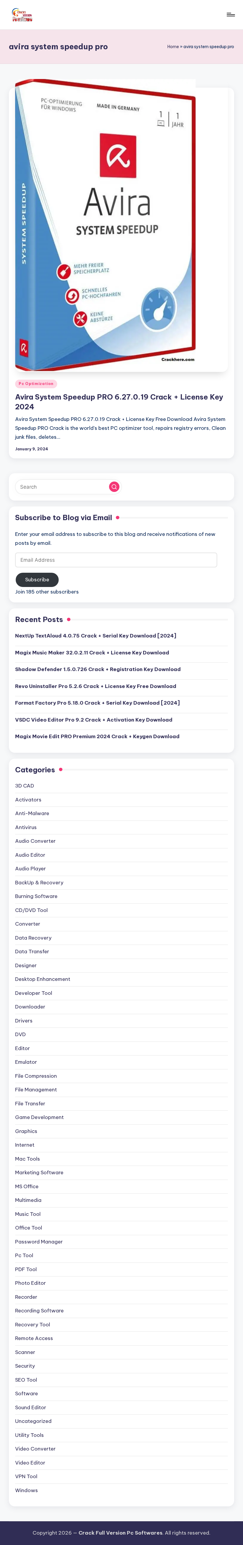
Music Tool (28, 1214)
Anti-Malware (32, 813)
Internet (24, 1145)
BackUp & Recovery (39, 882)
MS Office (27, 1186)
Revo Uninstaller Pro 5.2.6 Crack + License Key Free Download (95, 686)
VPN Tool (26, 1476)
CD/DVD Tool (31, 910)
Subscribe (37, 579)
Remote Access (34, 1338)
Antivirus (26, 827)
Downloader (30, 1006)
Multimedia (28, 1200)
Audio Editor (30, 855)
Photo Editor (30, 1283)
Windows (26, 1490)
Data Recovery (33, 938)
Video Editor (30, 1462)
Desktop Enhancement (42, 979)
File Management (36, 1089)
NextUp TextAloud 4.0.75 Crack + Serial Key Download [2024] (95, 635)
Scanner (25, 1352)
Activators (28, 799)
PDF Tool (26, 1269)
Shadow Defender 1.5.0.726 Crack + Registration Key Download (98, 669)
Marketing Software (39, 1172)
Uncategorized (33, 1421)
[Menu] (230, 14)
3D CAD (24, 785)
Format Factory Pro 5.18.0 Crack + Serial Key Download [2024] (97, 703)
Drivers (24, 1020)
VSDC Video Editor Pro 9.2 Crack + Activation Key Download (93, 720)
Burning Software (36, 896)
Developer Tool (33, 993)
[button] (114, 487)
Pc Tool (24, 1255)
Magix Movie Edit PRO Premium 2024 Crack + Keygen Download (97, 736)
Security (25, 1366)
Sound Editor (30, 1407)
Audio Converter (35, 841)
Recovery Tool (32, 1324)
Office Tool (28, 1227)
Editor (22, 1048)
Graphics (26, 1131)
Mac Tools (27, 1159)
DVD (20, 1034)
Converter (27, 924)
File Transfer (30, 1103)
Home (173, 46)
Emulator (26, 1062)
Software (26, 1393)
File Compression (36, 1076)
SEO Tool (26, 1380)
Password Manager (39, 1241)
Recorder (26, 1297)
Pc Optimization (36, 383)
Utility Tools (29, 1435)
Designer (26, 965)
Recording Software (39, 1310)
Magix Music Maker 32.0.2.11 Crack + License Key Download (92, 652)
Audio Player (30, 868)
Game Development (39, 1117)
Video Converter (35, 1448)
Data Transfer (32, 951)
